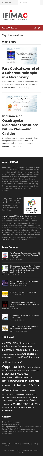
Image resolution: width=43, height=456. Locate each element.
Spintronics (6, 404)
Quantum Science (14, 397)
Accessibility (26, 444)
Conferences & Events (13, 346)
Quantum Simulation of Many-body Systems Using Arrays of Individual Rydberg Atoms (25, 304)
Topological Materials (9, 408)
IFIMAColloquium (14, 357)
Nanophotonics (24, 377)
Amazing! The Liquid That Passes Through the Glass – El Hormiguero (24, 282)
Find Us (16, 444)
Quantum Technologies (28, 398)
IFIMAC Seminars (8, 88)
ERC (27, 350)
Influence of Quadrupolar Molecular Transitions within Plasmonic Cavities (20, 125)
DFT (26, 346)
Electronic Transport (14, 349)
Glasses (19, 354)
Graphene (28, 353)
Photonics (33, 380)
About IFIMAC (6, 444)
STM (13, 404)
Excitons (33, 349)
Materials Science (19, 370)
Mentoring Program (32, 370)
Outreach (21, 380)
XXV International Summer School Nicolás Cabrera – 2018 (24, 316)
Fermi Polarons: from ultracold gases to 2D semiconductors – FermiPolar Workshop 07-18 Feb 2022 (25, 255)
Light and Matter (32, 367)
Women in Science (26, 407)
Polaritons (20, 385)
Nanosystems (9, 380)
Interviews (12, 362)
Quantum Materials (19, 394)
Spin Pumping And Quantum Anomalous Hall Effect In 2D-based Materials (24, 327)
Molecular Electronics (15, 373)
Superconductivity (27, 404)
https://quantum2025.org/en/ (12, 216)
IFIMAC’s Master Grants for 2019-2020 (23, 292)
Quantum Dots (20, 390)
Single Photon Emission (21, 400)
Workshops (7, 410)
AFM (18, 343)
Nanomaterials (9, 377)
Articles (5, 147)
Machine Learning (7, 370)
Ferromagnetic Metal (9, 354)
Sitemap (35, 444)
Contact (6, 446)
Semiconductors (7, 400)
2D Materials (9, 342)
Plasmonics (8, 385)
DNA (30, 346)
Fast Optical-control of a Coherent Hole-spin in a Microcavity (20, 72)
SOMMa (33, 400)
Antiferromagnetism (28, 343)
